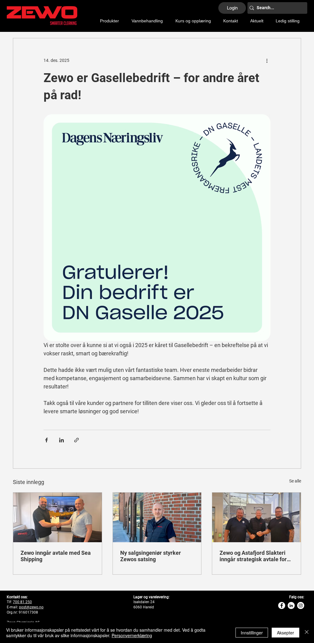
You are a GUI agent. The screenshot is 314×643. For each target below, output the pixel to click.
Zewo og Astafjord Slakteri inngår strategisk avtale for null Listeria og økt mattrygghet (253, 556)
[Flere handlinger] (266, 60)
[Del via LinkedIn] (61, 440)
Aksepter (285, 633)
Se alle (295, 480)
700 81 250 (22, 602)
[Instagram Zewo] (300, 605)
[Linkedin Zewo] (291, 605)
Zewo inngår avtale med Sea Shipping (56, 556)
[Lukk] (306, 632)
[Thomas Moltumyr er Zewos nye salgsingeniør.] (157, 517)
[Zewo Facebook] (281, 605)
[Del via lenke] (76, 440)
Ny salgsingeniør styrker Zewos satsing (150, 556)
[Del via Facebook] (46, 440)
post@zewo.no (31, 607)
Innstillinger (252, 633)
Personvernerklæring (132, 635)
